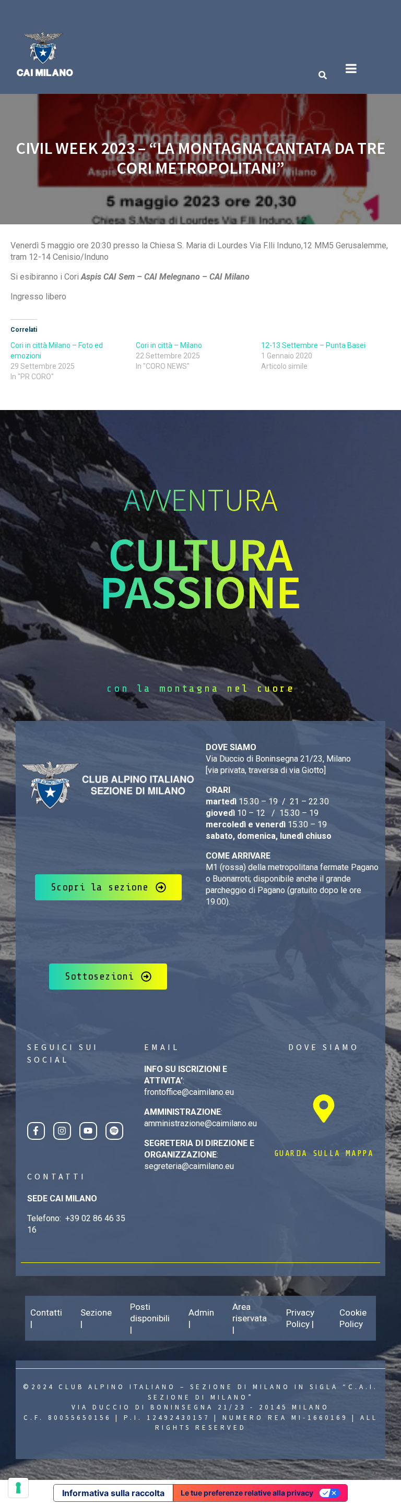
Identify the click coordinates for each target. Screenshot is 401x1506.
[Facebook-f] (36, 1131)
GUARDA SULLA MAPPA (324, 1153)
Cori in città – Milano (169, 345)
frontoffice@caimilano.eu (189, 1092)
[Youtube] (88, 1131)
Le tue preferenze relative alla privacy (247, 1492)
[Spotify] (114, 1131)
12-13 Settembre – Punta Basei (313, 345)
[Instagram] (62, 1131)
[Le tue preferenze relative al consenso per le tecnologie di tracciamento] (18, 1488)
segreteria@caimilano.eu (189, 1166)
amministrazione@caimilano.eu (200, 1123)
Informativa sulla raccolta (113, 1493)
